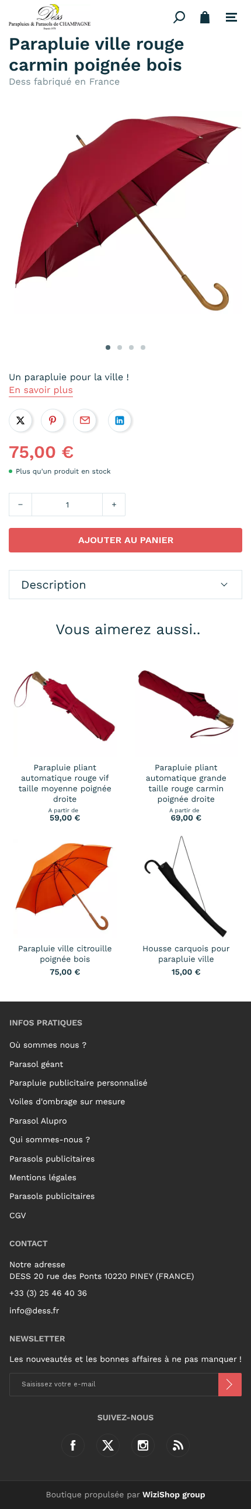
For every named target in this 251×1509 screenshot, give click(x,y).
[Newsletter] (230, 1384)
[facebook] (73, 1445)
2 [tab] (120, 347)
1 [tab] (108, 347)
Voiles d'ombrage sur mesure (67, 1102)
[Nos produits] (231, 17)
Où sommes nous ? (47, 1045)
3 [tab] (131, 347)
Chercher (179, 17)
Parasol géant (36, 1064)
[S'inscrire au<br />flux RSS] (178, 1445)
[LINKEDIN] (119, 420)
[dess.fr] (89, 17)
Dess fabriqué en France (64, 81)
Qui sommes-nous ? (49, 1140)
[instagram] (143, 1445)
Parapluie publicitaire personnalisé (78, 1083)
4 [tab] (143, 347)
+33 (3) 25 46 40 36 (48, 1293)
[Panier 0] (204, 17)
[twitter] (108, 1445)
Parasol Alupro (38, 1121)
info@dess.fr (34, 1311)
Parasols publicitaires (52, 1159)
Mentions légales (42, 1178)
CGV (17, 1216)
